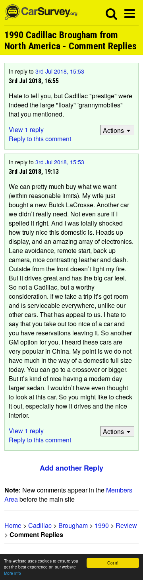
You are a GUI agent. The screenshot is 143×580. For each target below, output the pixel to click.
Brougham (73, 525)
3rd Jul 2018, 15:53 (59, 71)
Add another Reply (71, 468)
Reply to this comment (40, 138)
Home (12, 525)
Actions (113, 130)
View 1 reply (26, 129)
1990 (102, 525)
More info (12, 573)
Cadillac (40, 525)
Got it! (112, 563)
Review (126, 525)
